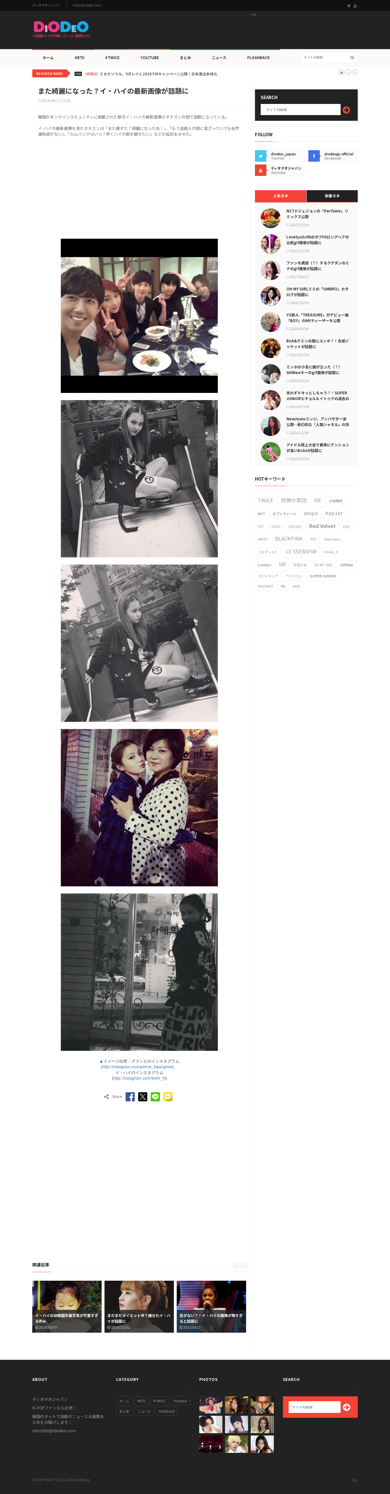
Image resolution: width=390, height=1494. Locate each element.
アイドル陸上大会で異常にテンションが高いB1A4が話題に (317, 447)
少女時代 (336, 500)
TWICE (266, 500)
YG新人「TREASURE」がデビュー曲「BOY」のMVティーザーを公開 (317, 317)
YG (283, 586)
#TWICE (159, 1400)
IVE (317, 500)
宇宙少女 (300, 564)
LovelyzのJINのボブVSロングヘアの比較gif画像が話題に (317, 239)
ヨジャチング (268, 575)
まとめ (185, 57)
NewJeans (332, 539)
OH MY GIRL (323, 564)
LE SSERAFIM (301, 551)
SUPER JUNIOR (323, 575)
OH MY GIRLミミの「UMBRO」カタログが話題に (317, 291)
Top (354, 1479)
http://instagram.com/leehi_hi (139, 1078)
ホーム (48, 57)
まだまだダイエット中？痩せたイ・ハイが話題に (66, 1318)
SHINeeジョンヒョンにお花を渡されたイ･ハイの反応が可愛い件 (211, 1318)
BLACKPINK (289, 538)
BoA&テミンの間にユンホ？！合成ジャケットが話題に (317, 343)
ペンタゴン (294, 575)
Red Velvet (322, 525)
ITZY (313, 539)
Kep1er (334, 513)
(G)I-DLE (295, 526)
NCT (261, 513)
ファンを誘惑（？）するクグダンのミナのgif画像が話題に (317, 265)
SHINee (346, 564)
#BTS (79, 57)
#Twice (112, 57)
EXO (346, 526)
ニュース (219, 57)
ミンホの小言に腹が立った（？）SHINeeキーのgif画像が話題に (314, 369)
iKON (296, 586)
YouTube (149, 57)
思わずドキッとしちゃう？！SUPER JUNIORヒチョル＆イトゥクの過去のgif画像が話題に (317, 398)
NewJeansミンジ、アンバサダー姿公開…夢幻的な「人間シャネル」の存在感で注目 (317, 424)
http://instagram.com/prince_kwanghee (137, 1066)
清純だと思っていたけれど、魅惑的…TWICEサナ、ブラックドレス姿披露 (161, 74)
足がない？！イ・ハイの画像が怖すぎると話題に (138, 1318)
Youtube (180, 1400)
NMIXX (263, 539)
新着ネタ (332, 195)
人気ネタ (280, 195)
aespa (310, 513)
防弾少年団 (294, 500)
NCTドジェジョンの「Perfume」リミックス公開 (317, 213)
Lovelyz (264, 564)
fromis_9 (331, 551)
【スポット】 (268, 551)
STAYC (276, 526)
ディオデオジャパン (46, 5)
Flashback (258, 57)
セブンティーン (284, 513)
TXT (261, 526)
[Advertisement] (254, 32)
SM (282, 564)
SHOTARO (265, 586)
